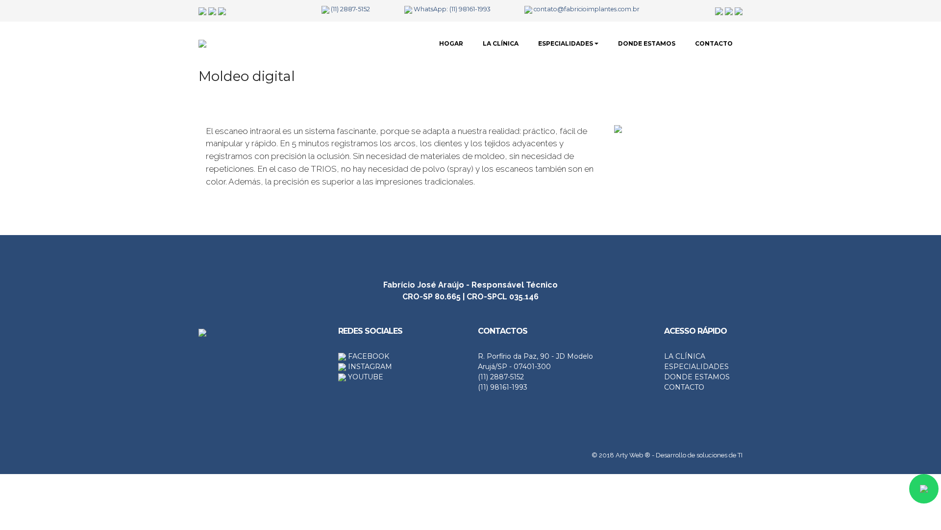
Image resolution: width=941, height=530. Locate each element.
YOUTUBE (364, 376)
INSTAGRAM (369, 366)
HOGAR (451, 43)
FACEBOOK (367, 356)
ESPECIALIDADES (565, 43)
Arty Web (629, 455)
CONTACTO (714, 43)
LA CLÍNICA (501, 43)
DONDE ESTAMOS (646, 43)
